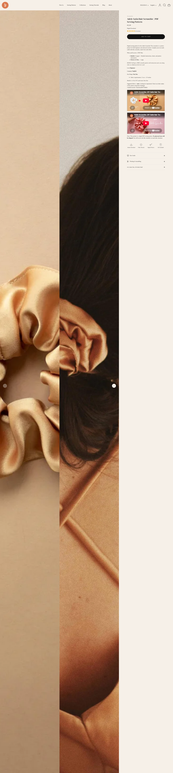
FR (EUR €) (143, 5)
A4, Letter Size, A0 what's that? (135, 167)
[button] (5, 386)
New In (61, 5)
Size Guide (132, 155)
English (152, 5)
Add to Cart (146, 37)
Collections (83, 5)
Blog (103, 5)
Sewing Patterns (71, 5)
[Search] (164, 5)
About (110, 5)
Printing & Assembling (135, 161)
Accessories (130, 16)
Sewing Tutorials (94, 5)
